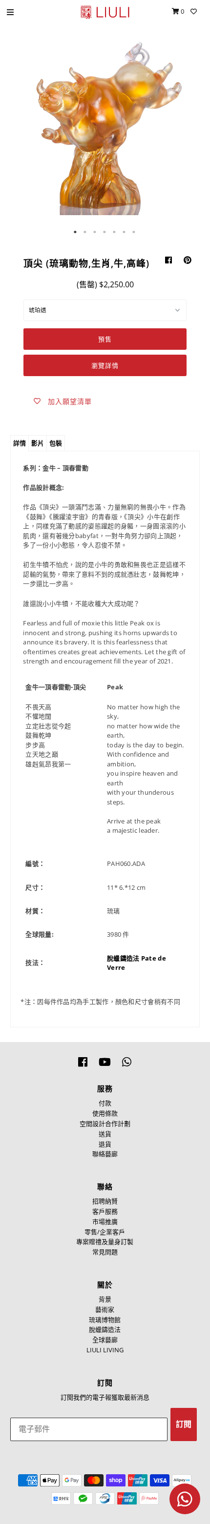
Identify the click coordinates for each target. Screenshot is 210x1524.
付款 (105, 1103)
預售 (105, 339)
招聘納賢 (105, 1201)
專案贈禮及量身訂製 (104, 1241)
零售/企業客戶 (104, 1231)
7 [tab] (134, 232)
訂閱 (183, 1424)
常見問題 (105, 1251)
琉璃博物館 (105, 1319)
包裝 (55, 443)
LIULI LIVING (105, 1349)
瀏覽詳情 (105, 365)
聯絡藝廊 (105, 1153)
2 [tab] (85, 232)
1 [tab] (76, 232)
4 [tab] (105, 232)
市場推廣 (105, 1221)
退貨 (105, 1144)
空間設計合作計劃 (105, 1123)
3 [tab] (95, 232)
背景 (105, 1299)
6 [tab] (124, 232)
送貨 (105, 1133)
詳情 (19, 443)
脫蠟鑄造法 (123, 958)
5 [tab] (115, 232)
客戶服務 (105, 1211)
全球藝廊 (105, 1339)
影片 (37, 443)
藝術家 (104, 1309)
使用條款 (105, 1113)
